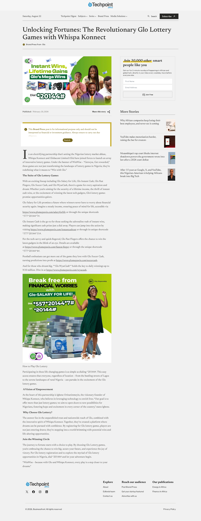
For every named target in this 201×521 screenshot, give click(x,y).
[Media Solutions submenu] (126, 16)
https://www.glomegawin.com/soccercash (76, 260)
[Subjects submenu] (87, 16)
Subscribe (167, 16)
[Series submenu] (95, 16)
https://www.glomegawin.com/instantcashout (53, 229)
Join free (149, 94)
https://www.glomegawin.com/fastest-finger (47, 247)
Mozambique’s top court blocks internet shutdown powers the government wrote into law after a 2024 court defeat (142, 156)
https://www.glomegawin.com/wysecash (66, 270)
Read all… (67, 140)
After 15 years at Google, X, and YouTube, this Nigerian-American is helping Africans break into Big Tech (141, 173)
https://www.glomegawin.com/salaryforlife (44, 212)
